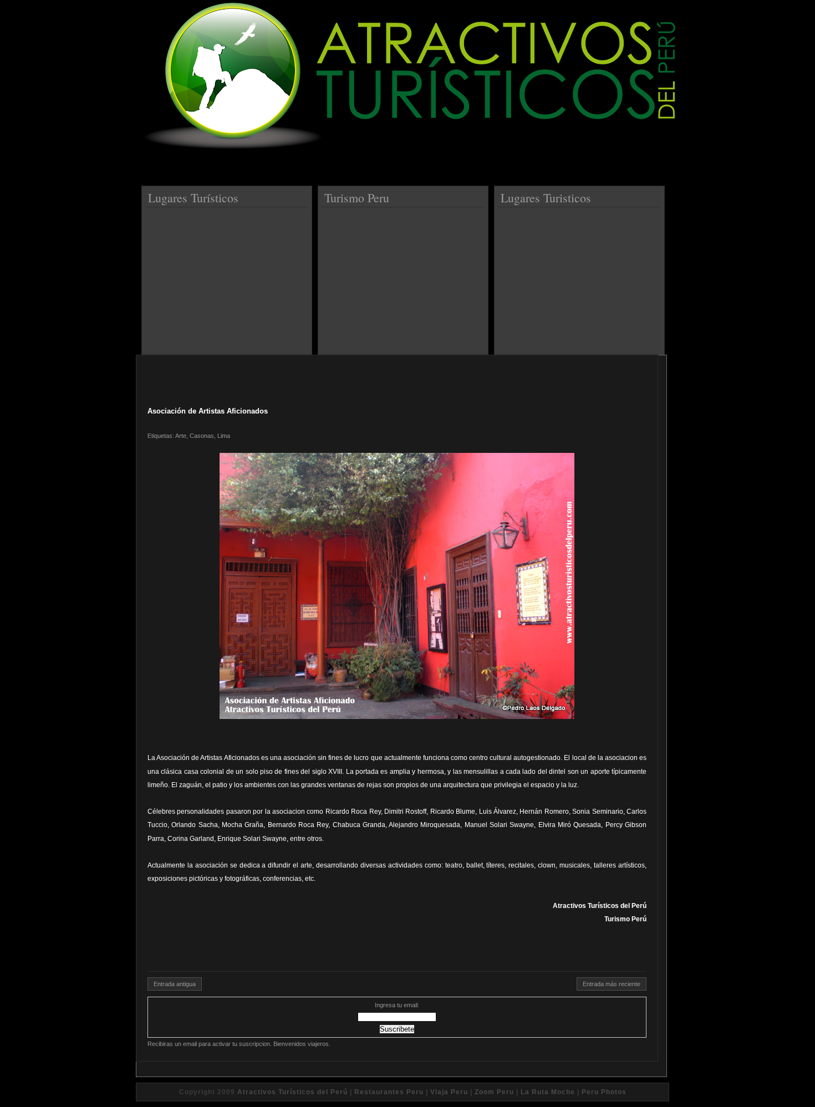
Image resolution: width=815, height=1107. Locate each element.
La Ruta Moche (548, 1092)
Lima (223, 435)
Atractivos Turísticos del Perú (292, 1092)
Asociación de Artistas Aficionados (207, 411)
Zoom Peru (494, 1092)
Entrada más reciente (611, 984)
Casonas (202, 435)
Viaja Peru (449, 1092)
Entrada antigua (175, 984)
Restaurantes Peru (389, 1092)
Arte (180, 435)
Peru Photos (604, 1092)
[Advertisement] (228, 276)
